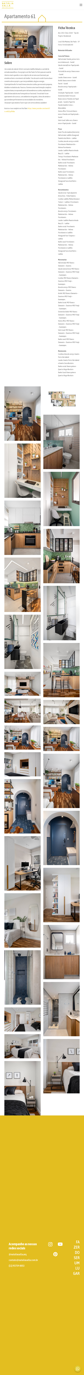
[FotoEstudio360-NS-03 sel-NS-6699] (61, 739)
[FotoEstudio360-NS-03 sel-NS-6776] (61, 556)
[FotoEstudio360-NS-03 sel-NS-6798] (22, 471)
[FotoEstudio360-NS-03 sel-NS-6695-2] (61, 781)
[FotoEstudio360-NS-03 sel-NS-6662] (22, 1046)
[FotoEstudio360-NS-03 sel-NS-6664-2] (22, 1019)
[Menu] (81, 5)
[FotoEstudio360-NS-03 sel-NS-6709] (61, 712)
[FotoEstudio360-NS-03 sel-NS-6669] (22, 977)
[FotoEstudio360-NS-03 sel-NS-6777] (22, 528)
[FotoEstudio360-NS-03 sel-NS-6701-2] (22, 737)
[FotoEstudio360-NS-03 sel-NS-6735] (61, 670)
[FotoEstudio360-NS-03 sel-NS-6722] (22, 711)
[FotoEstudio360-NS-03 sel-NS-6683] (22, 863)
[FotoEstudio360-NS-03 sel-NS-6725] (22, 684)
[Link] (8, 5)
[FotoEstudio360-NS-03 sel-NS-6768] (61, 613)
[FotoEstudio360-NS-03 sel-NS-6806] (61, 442)
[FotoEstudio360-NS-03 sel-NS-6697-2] (22, 413)
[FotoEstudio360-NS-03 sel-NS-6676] (61, 952)
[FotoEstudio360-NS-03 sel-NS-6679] (22, 920)
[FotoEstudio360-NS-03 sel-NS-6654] (61, 1066)
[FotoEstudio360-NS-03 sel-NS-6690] (22, 806)
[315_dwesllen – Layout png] (61, 399)
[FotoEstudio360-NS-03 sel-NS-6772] (22, 585)
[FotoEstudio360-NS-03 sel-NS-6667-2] (61, 1009)
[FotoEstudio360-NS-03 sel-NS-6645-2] (22, 764)
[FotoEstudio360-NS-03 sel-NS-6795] (61, 499)
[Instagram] (50, 1244)
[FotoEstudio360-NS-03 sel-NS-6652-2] (22, 1088)
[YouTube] (60, 1244)
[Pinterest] (55, 1254)
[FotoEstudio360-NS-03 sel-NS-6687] (61, 838)
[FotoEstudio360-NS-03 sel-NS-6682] (61, 895)
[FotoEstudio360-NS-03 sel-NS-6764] (22, 642)
